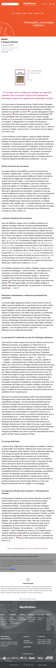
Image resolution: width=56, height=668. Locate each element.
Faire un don (41, 643)
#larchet (9, 548)
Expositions (4, 646)
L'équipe (48, 639)
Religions (31, 621)
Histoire (21, 618)
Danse (48, 630)
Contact (48, 643)
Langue (39, 619)
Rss (50, 4)
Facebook (25, 665)
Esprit (30, 13)
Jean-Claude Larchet (34, 73)
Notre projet (41, 639)
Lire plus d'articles (27, 599)
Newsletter (53, 4)
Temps (24, 13)
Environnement (14, 623)
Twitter (27, 665)
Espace (18, 13)
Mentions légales (42, 665)
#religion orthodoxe (18, 548)
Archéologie (23, 619)
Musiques (49, 619)
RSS (30, 665)
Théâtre (48, 621)
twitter (45, 4)
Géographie (13, 619)
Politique (3, 625)
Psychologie (32, 619)
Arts (42, 13)
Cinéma (48, 618)
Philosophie (32, 618)
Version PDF (4, 52)
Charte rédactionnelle (44, 641)
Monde (12, 618)
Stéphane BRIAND (9, 45)
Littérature (40, 618)
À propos (41, 636)
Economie (4, 623)
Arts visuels (50, 623)
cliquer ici (12, 569)
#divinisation (44, 548)
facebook (42, 4)
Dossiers (27, 647)
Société (3, 621)
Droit (2, 618)
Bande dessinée (13, 642)
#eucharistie (36, 548)
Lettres (36, 13)
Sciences (3, 619)
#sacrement (28, 548)
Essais (26, 636)
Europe (12, 621)
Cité (13, 13)
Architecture (50, 625)
